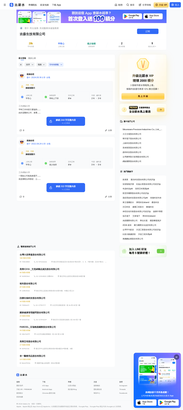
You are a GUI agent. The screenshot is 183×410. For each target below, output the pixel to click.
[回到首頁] (21, 28)
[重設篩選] (21, 64)
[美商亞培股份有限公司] (66, 345)
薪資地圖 (19, 397)
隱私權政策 (98, 389)
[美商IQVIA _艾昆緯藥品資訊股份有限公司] (66, 272)
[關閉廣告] (176, 357)
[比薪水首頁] (21, 375)
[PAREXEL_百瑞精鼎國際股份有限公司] (66, 330)
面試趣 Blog (72, 389)
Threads (122, 389)
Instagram (123, 386)
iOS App (45, 386)
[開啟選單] (5, 5)
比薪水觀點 (72, 386)
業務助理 (30, 74)
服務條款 (97, 386)
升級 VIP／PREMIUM (24, 389)
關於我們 (19, 386)
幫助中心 (97, 393)
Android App (47, 389)
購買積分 (19, 393)
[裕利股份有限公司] (66, 287)
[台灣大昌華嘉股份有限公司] (66, 258)
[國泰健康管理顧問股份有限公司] (66, 316)
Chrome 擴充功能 (48, 393)
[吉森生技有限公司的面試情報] (152, 45)
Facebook (123, 393)
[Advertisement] (65, 222)
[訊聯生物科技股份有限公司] (66, 301)
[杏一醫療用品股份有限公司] (66, 359)
